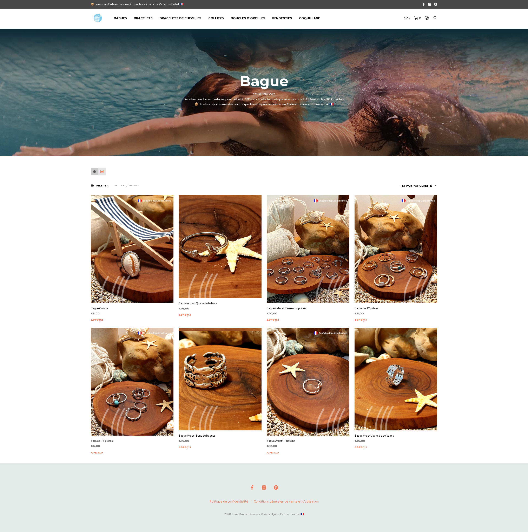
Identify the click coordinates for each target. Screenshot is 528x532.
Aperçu (97, 320)
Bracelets (143, 18)
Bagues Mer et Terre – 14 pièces (286, 308)
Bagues (120, 18)
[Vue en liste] (102, 171)
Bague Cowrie (99, 308)
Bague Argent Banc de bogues (197, 436)
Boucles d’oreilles (248, 18)
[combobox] (405, 186)
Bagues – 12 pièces (366, 308)
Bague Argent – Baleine (281, 441)
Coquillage (309, 18)
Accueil (119, 185)
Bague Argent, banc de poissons (374, 436)
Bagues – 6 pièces (102, 441)
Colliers (216, 18)
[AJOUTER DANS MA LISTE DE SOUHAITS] (136, 303)
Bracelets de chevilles (180, 18)
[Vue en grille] (94, 171)
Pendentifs (282, 18)
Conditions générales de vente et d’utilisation (286, 501)
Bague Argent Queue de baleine (198, 303)
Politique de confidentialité (229, 501)
